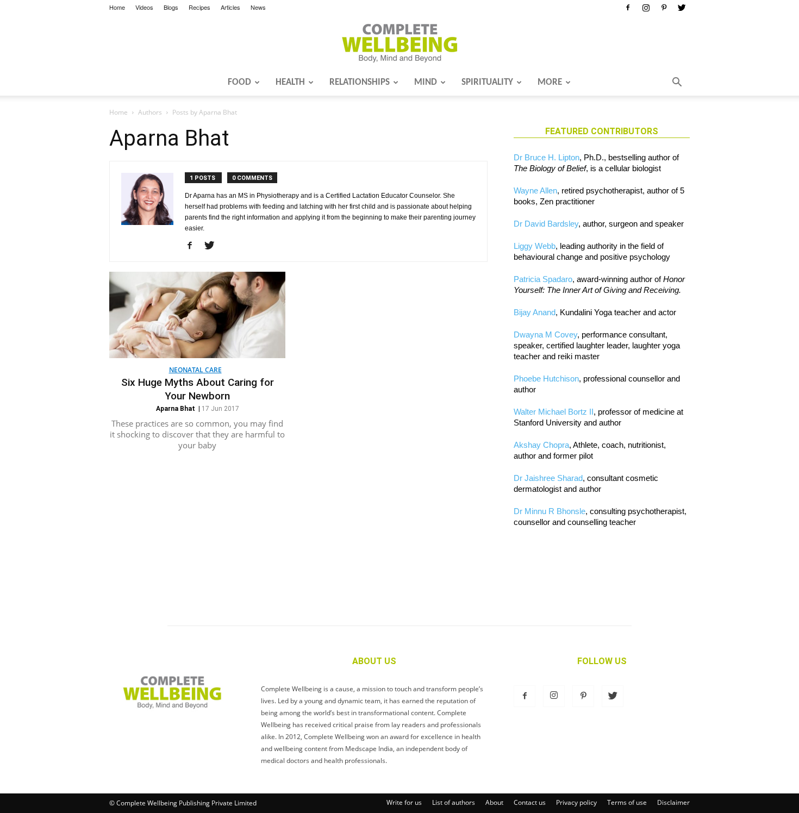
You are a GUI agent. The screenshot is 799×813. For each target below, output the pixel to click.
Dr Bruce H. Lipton (546, 157)
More (550, 82)
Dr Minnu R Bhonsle (549, 511)
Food (239, 82)
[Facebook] (628, 7)
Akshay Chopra (541, 444)
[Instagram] (646, 7)
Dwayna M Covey (545, 334)
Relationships (359, 82)
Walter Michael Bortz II (554, 411)
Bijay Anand (534, 312)
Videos (144, 7)
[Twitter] (681, 7)
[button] (677, 83)
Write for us (404, 802)
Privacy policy (576, 802)
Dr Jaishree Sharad (548, 478)
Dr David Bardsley (546, 223)
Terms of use (627, 802)
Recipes (199, 7)
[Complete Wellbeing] (399, 42)
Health (290, 82)
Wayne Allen (535, 190)
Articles (230, 7)
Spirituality (487, 82)
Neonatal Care (195, 369)
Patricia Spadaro (543, 279)
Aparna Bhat (175, 408)
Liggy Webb (534, 246)
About (494, 802)
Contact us (530, 802)
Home (117, 7)
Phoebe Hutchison (546, 378)
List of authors (453, 802)
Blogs (171, 7)
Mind (425, 82)
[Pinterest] (664, 7)
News (258, 7)
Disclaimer (673, 802)
